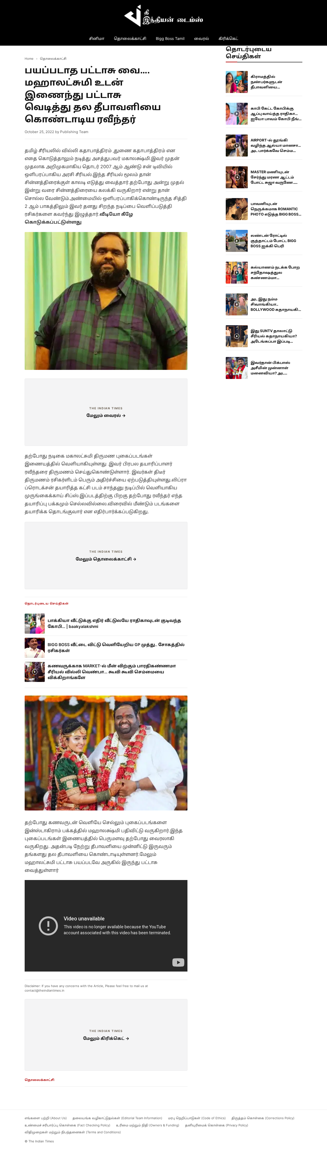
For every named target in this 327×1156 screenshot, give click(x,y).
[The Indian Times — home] (163, 15)
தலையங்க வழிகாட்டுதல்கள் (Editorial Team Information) (117, 1118)
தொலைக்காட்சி (130, 38)
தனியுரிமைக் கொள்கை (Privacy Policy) (216, 1125)
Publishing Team (74, 132)
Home (29, 58)
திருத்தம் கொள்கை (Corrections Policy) (262, 1118)
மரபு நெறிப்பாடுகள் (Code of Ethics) (197, 1118)
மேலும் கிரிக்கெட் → (106, 1038)
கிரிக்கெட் (228, 38)
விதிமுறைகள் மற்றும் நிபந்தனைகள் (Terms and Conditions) (73, 1132)
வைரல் (201, 38)
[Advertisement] (106, 412)
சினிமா (96, 38)
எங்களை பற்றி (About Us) (46, 1118)
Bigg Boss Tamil (170, 38)
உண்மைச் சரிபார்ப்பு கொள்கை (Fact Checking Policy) (67, 1125)
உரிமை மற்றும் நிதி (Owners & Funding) (147, 1125)
